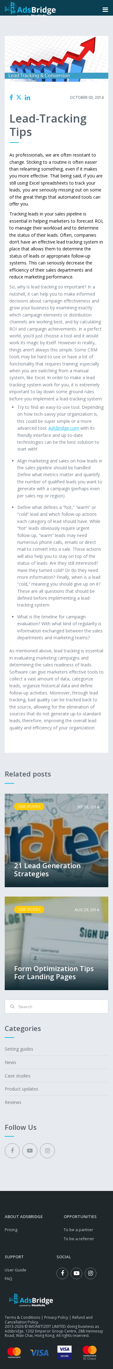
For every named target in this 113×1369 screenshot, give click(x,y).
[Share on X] (19, 97)
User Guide (15, 1270)
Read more (56, 840)
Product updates (21, 1089)
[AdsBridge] (30, 9)
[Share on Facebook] (11, 97)
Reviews (13, 1102)
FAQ (8, 1278)
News (10, 1062)
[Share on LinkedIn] (27, 97)
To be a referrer (79, 1238)
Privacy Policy (56, 1317)
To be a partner (78, 1229)
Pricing (11, 1229)
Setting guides (19, 1049)
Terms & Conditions (22, 1317)
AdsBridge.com (63, 428)
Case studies (52, 97)
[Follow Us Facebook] (12, 1150)
